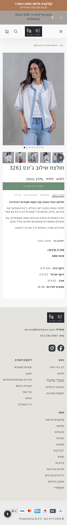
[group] (34, 18)
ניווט (61, 360)
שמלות (60, 438)
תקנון (29, 373)
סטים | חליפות (56, 481)
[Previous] (52, 17)
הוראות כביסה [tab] (31, 194)
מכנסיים (59, 432)
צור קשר (27, 392)
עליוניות (59, 463)
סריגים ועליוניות (55, 469)
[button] (8, 157)
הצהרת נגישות (24, 386)
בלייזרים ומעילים (54, 475)
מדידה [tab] (17, 194)
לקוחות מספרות (55, 393)
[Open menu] (60, 31)
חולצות (60, 426)
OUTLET (58, 450)
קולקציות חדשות (55, 420)
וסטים (61, 456)
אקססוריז (59, 487)
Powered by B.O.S (30, 519)
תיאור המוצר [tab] (58, 194)
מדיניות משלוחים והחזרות (17, 379)
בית (62, 45)
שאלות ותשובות (23, 367)
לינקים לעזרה (23, 360)
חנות (61, 412)
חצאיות (60, 444)
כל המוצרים (25, 404)
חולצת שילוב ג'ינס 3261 (45, 45)
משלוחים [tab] (44, 194)
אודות (28, 398)
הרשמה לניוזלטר (54, 387)
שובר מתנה (55, 380)
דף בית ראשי (57, 367)
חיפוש (61, 373)
